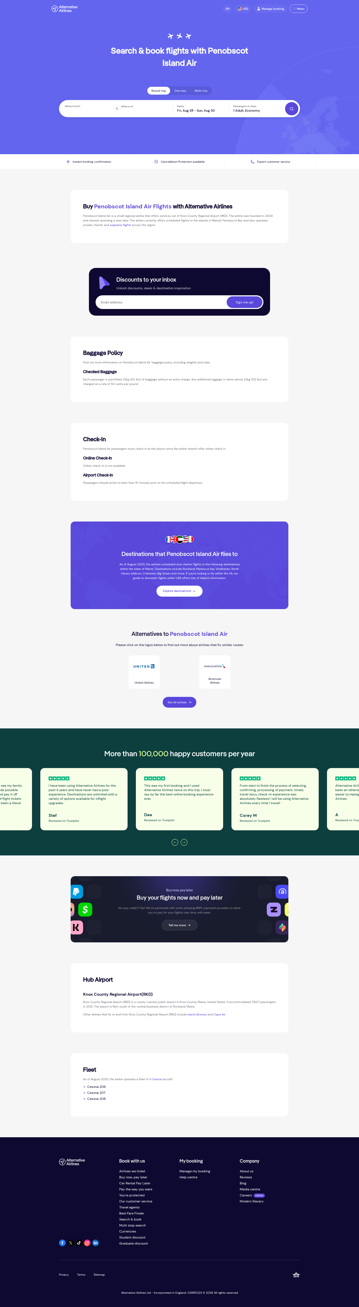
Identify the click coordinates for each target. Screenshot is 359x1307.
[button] (227, 9)
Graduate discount (133, 1243)
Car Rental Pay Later (134, 1183)
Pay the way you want (135, 1189)
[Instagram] (87, 1245)
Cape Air (219, 1014)
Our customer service (135, 1201)
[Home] (64, 9)
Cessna (157, 1079)
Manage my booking (195, 1171)
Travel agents (129, 1207)
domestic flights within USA (163, 578)
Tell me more (177, 925)
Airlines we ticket (132, 1171)
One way (180, 91)
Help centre (188, 1177)
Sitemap (99, 1274)
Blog (243, 1183)
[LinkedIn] (95, 1245)
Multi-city (201, 91)
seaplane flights (120, 225)
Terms (81, 1274)
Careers (246, 1195)
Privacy (64, 1274)
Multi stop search (132, 1225)
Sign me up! (244, 302)
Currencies (127, 1231)
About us (246, 1171)
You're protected (132, 1195)
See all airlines (177, 702)
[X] (70, 1245)
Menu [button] (300, 9)
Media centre (250, 1189)
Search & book (130, 1219)
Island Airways (197, 1014)
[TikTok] (79, 1245)
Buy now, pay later (133, 1177)
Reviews (246, 1177)
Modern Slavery (252, 1201)
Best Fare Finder (131, 1213)
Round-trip (158, 91)
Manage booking (273, 9)
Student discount (132, 1237)
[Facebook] (62, 1245)
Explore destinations (177, 591)
